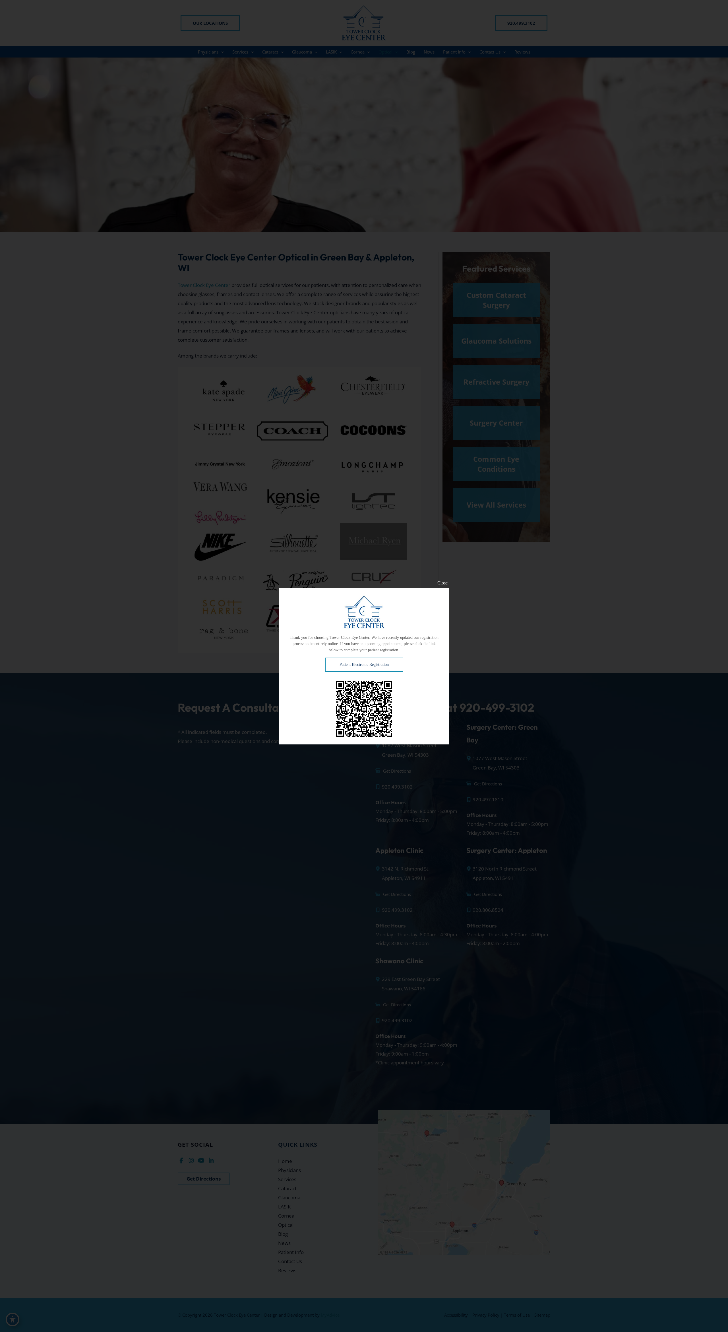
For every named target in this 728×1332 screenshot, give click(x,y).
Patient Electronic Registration (364, 664)
